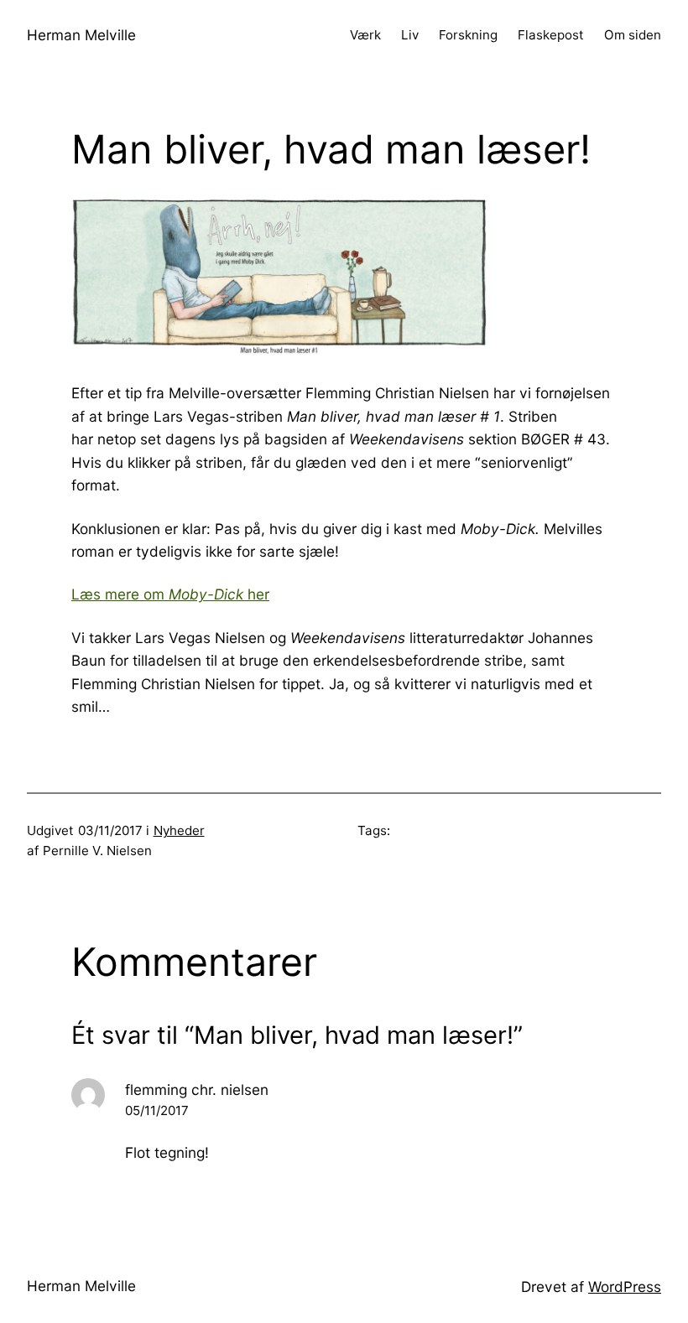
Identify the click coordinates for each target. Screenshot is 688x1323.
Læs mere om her (170, 594)
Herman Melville (81, 35)
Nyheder (179, 830)
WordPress (624, 1286)
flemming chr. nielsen (196, 1089)
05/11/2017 (157, 1110)
